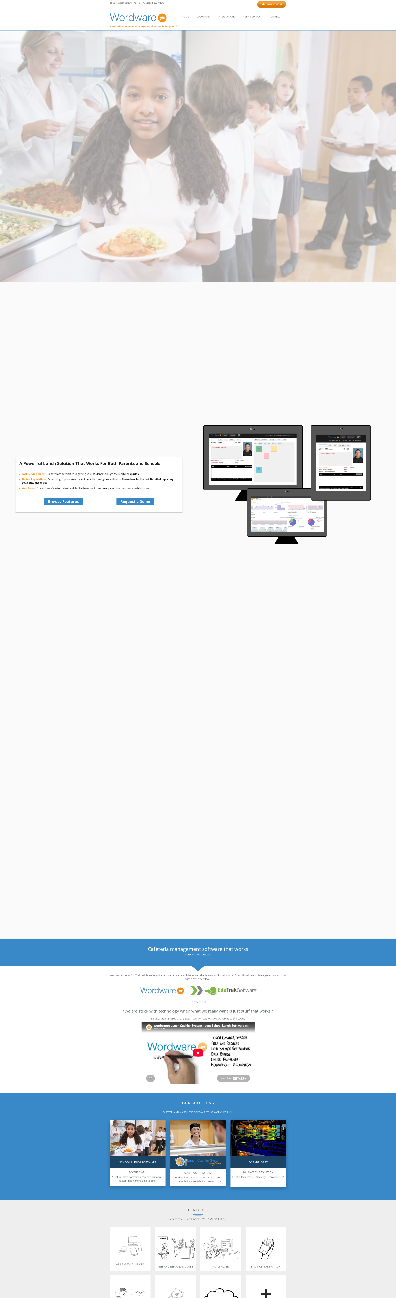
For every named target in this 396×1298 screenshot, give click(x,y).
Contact (276, 16)
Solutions (203, 16)
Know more (198, 1002)
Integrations (226, 16)
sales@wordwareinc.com (129, 3)
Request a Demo (135, 501)
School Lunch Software (137, 1162)
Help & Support (253, 16)
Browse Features (63, 501)
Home (185, 16)
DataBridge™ (258, 1162)
